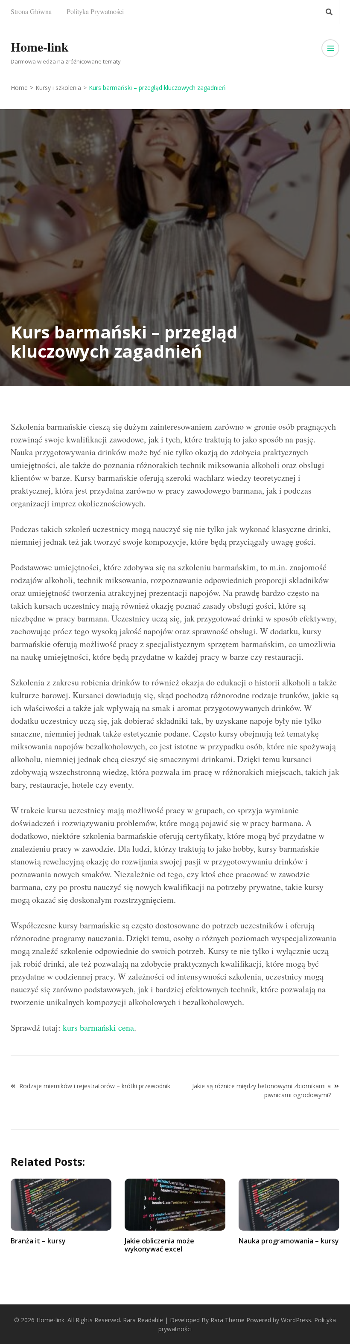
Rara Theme (227, 1320)
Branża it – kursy (38, 1241)
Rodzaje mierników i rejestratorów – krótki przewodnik (94, 1086)
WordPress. (296, 1320)
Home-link (40, 46)
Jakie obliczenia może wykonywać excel (159, 1245)
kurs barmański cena (98, 1027)
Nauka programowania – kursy (289, 1241)
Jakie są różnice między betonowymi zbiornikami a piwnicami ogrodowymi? (261, 1090)
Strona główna (31, 11)
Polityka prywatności (95, 11)
